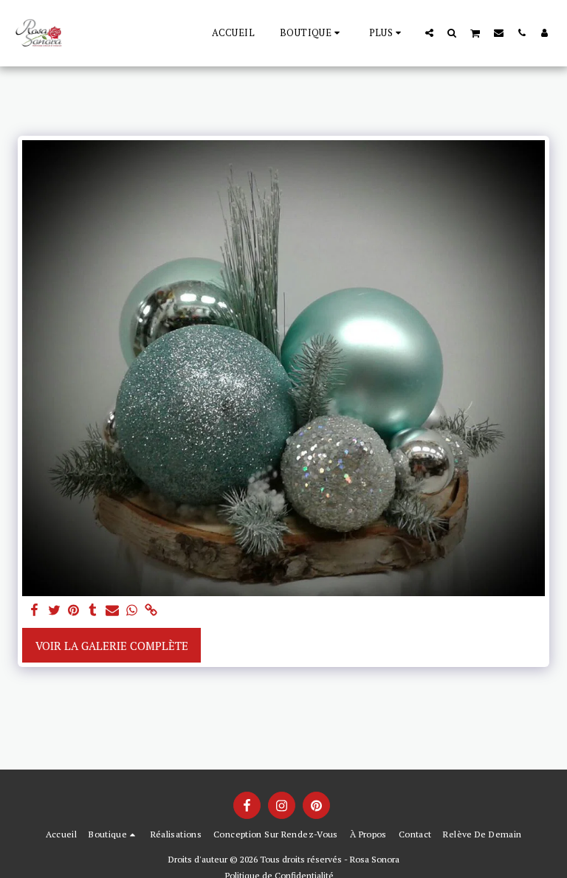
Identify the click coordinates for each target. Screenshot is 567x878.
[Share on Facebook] (35, 611)
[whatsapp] (132, 611)
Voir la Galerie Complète (111, 645)
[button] (429, 32)
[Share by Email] (113, 611)
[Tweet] (54, 611)
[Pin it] (73, 611)
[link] (151, 611)
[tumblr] (93, 611)
